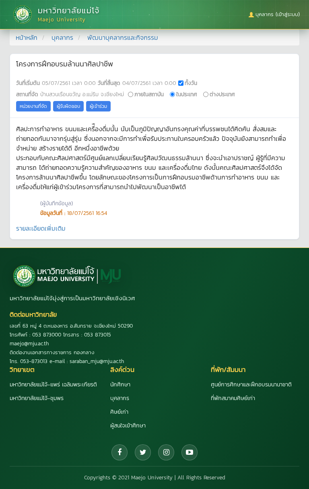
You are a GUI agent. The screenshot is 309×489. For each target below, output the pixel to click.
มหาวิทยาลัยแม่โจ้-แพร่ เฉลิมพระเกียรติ (53, 384)
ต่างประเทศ (222, 94)
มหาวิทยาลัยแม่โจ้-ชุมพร (37, 398)
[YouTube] (189, 452)
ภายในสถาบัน (149, 94)
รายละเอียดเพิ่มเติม (41, 228)
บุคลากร (62, 37)
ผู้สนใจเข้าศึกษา (128, 425)
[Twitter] (143, 452)
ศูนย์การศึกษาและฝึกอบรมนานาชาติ (251, 384)
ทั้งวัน (191, 83)
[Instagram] (166, 452)
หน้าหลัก (26, 37)
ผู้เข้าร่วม (98, 106)
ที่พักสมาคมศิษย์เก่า (233, 398)
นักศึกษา (120, 384)
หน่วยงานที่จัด (33, 106)
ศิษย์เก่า (119, 412)
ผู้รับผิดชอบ (68, 106)
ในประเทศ (186, 94)
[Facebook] (119, 452)
